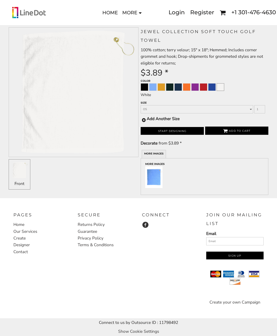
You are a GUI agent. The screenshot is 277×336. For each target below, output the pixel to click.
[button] (223, 13)
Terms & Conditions (96, 245)
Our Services (25, 231)
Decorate (149, 143)
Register (202, 12)
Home (18, 224)
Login (177, 12)
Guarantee (87, 231)
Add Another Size (163, 119)
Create (19, 238)
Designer (21, 245)
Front (19, 183)
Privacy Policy (90, 238)
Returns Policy (91, 224)
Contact (20, 252)
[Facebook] (145, 225)
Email (211, 233)
